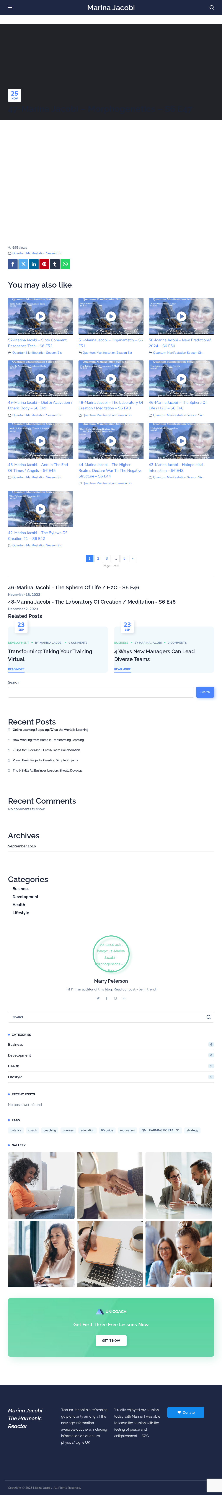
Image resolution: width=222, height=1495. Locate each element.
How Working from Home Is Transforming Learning (48, 740)
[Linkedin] (34, 264)
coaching (50, 1130)
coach (32, 1130)
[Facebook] (13, 264)
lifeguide (107, 1130)
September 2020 (22, 846)
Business (121, 643)
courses (68, 1130)
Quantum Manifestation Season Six (37, 253)
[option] (58, 649)
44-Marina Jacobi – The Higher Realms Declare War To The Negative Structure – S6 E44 (110, 470)
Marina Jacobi (51, 643)
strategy (192, 1130)
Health (19, 904)
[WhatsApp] (65, 264)
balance (15, 1130)
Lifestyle (21, 912)
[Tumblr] (55, 264)
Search (13, 682)
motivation (127, 1130)
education (87, 1130)
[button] (212, 7)
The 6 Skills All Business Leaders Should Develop (47, 770)
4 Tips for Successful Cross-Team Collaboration (46, 750)
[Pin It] (44, 264)
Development (18, 643)
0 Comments (78, 643)
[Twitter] (23, 264)
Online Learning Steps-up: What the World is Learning (50, 729)
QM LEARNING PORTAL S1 (161, 1130)
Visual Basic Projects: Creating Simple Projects (45, 760)
